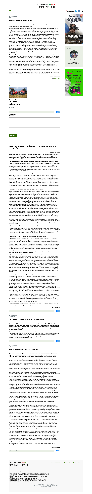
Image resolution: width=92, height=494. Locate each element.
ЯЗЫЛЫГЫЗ (25, 81)
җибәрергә (13, 135)
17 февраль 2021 (13, 16)
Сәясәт (11, 17)
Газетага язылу (70, 11)
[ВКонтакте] (57, 112)
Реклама (80, 462)
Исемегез (11, 128)
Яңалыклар (12, 316)
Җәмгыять (12, 142)
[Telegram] (59, 112)
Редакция (74, 462)
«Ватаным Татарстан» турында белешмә (60, 462)
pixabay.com (57, 78)
